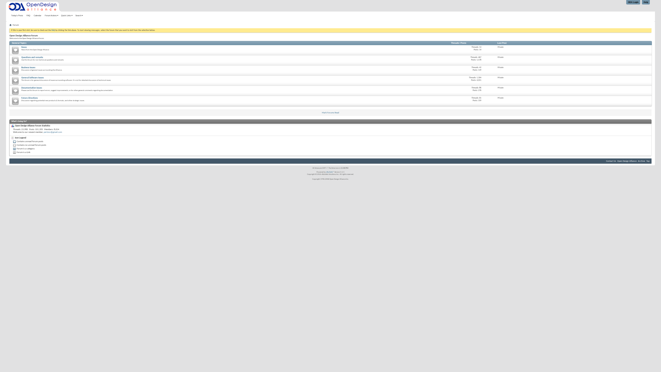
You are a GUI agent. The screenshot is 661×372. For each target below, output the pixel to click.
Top (648, 161)
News (24, 47)
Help (646, 2)
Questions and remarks (32, 57)
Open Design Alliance (627, 161)
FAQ (28, 15)
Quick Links (66, 15)
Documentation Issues (31, 88)
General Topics (19, 43)
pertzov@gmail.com (53, 132)
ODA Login (633, 2)
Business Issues (28, 67)
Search (78, 15)
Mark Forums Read (330, 113)
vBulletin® (330, 172)
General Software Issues (32, 78)
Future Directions (29, 98)
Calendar (37, 15)
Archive (641, 161)
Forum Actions (51, 15)
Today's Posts (17, 15)
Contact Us (611, 161)
